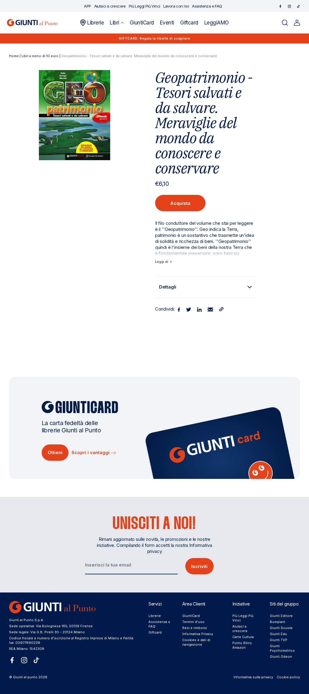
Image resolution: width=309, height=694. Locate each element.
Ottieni (55, 452)
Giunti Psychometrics (282, 648)
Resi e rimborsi (194, 628)
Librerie (154, 616)
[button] (116, 22)
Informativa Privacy (197, 634)
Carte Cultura (243, 637)
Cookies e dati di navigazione (196, 642)
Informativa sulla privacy (253, 677)
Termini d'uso (193, 622)
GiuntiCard (191, 616)
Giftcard (155, 632)
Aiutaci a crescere (239, 628)
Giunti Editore (281, 616)
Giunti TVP (278, 640)
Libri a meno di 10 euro (40, 56)
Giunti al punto (25, 677)
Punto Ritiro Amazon (242, 645)
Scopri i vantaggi (91, 452)
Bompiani (277, 622)
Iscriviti (199, 566)
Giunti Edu (278, 634)
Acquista (180, 203)
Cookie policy (288, 677)
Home (14, 56)
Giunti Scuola (281, 628)
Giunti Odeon (281, 656)
